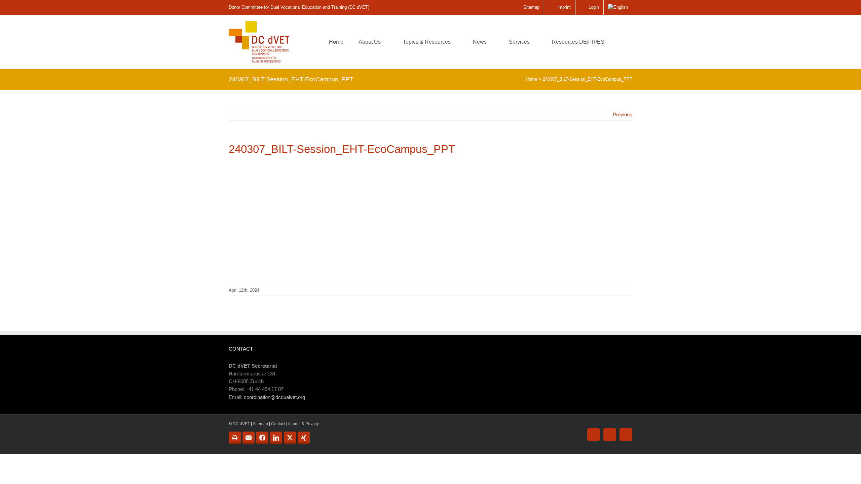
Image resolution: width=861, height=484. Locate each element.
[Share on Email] (248, 438)
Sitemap (260, 423)
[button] (622, 42)
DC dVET (241, 423)
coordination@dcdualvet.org (274, 397)
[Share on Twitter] (290, 438)
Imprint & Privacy (303, 423)
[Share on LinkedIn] (276, 438)
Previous (622, 114)
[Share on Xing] (304, 438)
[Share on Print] (235, 438)
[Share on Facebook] (262, 438)
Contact (278, 423)
